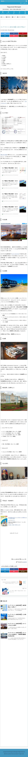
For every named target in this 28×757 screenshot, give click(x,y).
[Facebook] (14, 33)
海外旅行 (8, 17)
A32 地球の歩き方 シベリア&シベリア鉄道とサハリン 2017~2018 (17, 518)
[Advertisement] (14, 546)
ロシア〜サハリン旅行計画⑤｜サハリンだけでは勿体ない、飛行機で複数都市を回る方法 (17, 634)
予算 (25, 559)
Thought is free (21, 753)
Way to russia (4, 154)
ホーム (3, 17)
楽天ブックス (17, 524)
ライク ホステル (15, 253)
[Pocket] (14, 36)
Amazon (10, 524)
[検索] (26, 1)
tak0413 (25, 562)
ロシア (14, 17)
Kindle (13, 524)
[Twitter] (5, 33)
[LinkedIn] (5, 36)
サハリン (22, 559)
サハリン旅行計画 (21, 17)
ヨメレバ (13, 520)
